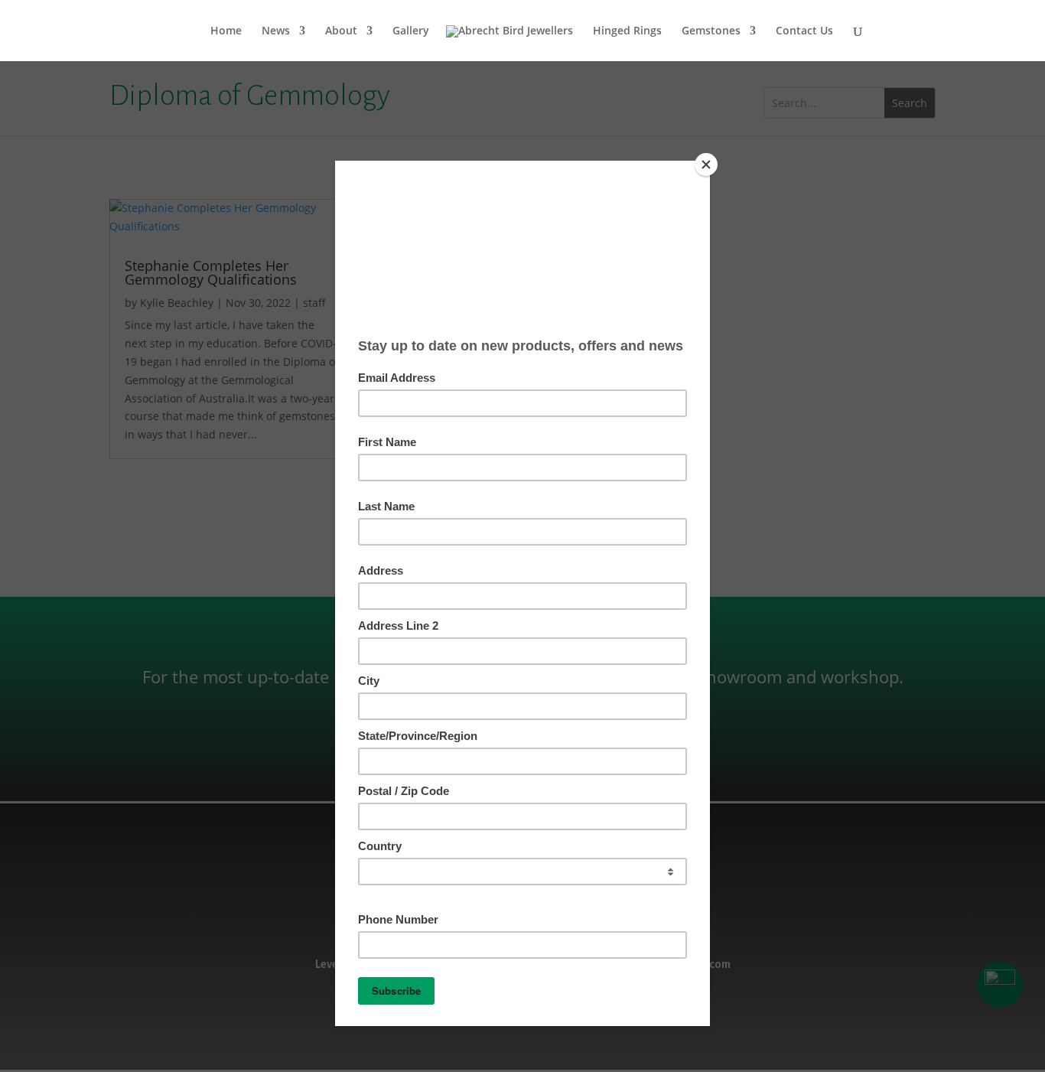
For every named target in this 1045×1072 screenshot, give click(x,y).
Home (226, 31)
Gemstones (711, 31)
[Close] (706, 164)
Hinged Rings (627, 31)
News (276, 31)
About (341, 31)
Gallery (410, 31)
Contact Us (804, 31)
